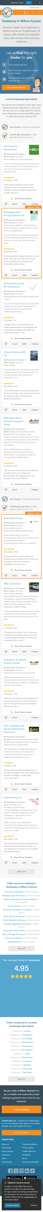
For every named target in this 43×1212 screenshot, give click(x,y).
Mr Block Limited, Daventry (15, 987)
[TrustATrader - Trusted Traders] (7, 11)
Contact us (6, 1154)
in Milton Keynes (22, 891)
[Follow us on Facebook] (10, 1171)
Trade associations (29, 1144)
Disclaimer (26, 1154)
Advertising (6, 1147)
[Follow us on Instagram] (21, 1171)
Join (27, 2)
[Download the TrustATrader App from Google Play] (14, 1178)
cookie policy (29, 1197)
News (4, 1158)
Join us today (21, 1109)
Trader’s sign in (35, 7)
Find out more (27, 137)
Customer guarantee (30, 1162)
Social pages (7, 1162)
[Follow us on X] (16, 1171)
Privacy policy (28, 1147)
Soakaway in (21, 1030)
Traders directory (29, 1151)
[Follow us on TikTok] (32, 1171)
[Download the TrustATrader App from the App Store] (30, 1178)
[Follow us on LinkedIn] (27, 1171)
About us (5, 1144)
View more (21, 871)
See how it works (21, 1132)
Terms (24, 1158)
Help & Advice (7, 1151)
